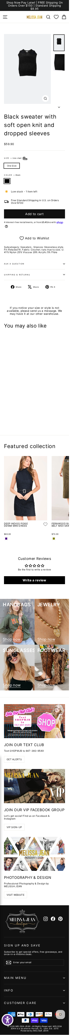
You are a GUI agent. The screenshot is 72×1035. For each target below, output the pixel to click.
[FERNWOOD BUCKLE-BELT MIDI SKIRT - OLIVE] (53, 538)
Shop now (12, 639)
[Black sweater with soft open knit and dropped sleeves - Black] (6, 418)
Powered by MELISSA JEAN (34, 1030)
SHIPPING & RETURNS (17, 275)
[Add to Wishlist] (42, 406)
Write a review (34, 580)
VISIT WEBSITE (15, 894)
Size (13, 158)
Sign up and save (22, 945)
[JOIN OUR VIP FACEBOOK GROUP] (34, 786)
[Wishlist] (56, 17)
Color (12, 175)
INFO (8, 990)
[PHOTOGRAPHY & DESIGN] (34, 854)
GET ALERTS (14, 759)
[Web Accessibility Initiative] (7, 1019)
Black (7, 181)
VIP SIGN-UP (14, 827)
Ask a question (14, 264)
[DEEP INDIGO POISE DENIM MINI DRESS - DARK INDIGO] (6, 538)
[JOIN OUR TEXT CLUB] (34, 721)
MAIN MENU (15, 978)
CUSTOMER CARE (20, 1003)
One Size (11, 165)
